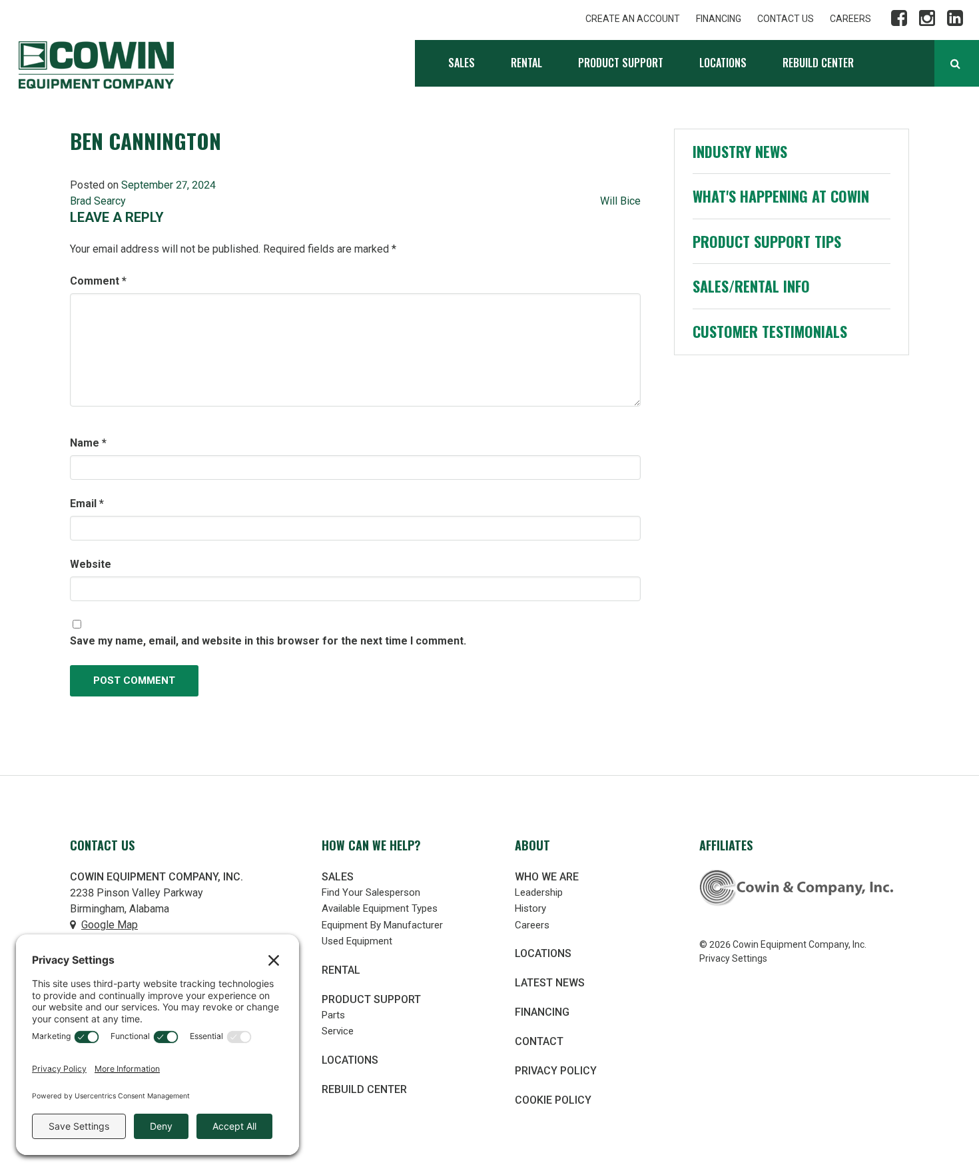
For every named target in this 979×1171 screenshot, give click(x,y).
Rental (526, 63)
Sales (461, 63)
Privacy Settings (733, 958)
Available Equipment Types (380, 908)
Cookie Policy (553, 1100)
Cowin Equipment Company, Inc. (96, 65)
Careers (850, 18)
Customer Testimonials (770, 331)
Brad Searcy (98, 201)
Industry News (740, 151)
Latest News (550, 982)
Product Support (620, 63)
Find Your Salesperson (371, 892)
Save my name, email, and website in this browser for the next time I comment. (268, 640)
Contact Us (785, 18)
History (530, 908)
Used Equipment (357, 941)
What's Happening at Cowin (781, 196)
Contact (539, 1041)
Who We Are (547, 876)
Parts (333, 1015)
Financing (718, 18)
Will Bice (620, 201)
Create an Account (632, 18)
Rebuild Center (818, 63)
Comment (98, 281)
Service (338, 1031)
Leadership (539, 892)
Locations (723, 63)
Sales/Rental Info (751, 286)
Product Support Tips (767, 241)
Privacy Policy (556, 1070)
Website (90, 564)
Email (87, 503)
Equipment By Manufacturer (382, 925)
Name (88, 443)
